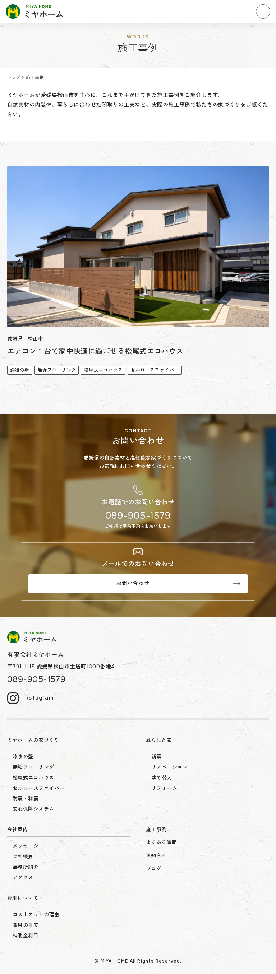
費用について (22, 898)
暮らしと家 (159, 740)
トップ (13, 77)
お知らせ (156, 855)
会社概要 (23, 856)
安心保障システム (33, 809)
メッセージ (25, 846)
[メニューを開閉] (263, 11)
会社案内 (17, 829)
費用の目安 (25, 925)
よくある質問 (161, 842)
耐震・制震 (25, 798)
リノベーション (169, 767)
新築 (156, 756)
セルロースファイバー (39, 788)
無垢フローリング (33, 767)
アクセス (23, 877)
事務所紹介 (25, 867)
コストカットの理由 (36, 914)
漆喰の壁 (23, 756)
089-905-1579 (138, 516)
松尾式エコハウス (33, 778)
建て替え (161, 778)
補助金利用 (25, 935)
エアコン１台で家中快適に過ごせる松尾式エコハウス (95, 351)
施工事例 (156, 829)
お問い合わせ (133, 583)
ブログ (153, 868)
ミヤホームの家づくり (33, 740)
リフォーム (164, 788)
